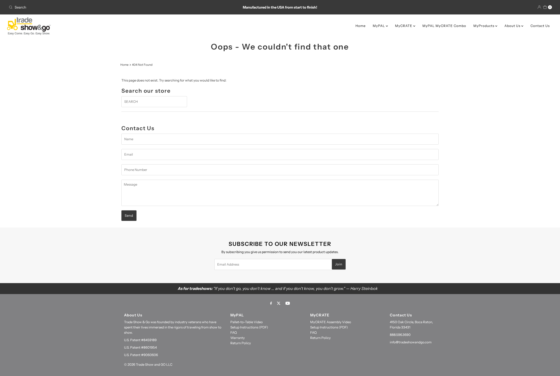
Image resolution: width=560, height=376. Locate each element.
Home (360, 26)
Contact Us (540, 26)
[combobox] (97, 7)
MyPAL (379, 26)
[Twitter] (278, 303)
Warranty (237, 338)
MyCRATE (404, 26)
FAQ (233, 332)
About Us (512, 26)
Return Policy (240, 343)
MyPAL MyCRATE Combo (444, 26)
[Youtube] (287, 303)
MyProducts (484, 26)
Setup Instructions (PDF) (249, 327)
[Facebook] (271, 303)
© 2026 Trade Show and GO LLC (148, 364)
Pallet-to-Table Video (246, 322)
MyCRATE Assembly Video (330, 322)
